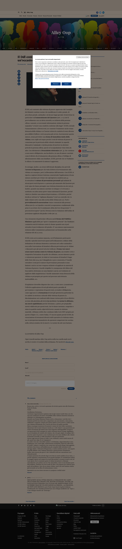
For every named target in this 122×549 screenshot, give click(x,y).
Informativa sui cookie (53, 71)
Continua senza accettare (83, 57)
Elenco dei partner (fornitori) (42, 78)
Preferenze (55, 83)
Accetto (67, 83)
